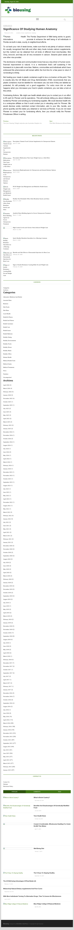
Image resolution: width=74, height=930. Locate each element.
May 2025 (6, 415)
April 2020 (6, 572)
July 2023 (6, 489)
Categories (6, 288)
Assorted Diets (7, 300)
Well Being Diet (39, 848)
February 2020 (7, 579)
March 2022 (6, 512)
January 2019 (7, 623)
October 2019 (7, 592)
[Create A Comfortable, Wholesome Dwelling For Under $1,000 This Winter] (17, 824)
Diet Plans (6, 310)
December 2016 (7, 693)
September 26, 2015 (9, 891)
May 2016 (6, 716)
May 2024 (6, 455)
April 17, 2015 (37, 829)
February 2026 (7, 391)
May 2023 (6, 495)
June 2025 (6, 412)
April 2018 (6, 653)
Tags (59, 792)
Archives (5, 290)
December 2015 (7, 733)
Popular (14, 792)
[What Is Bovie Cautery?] (11, 797)
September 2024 (7, 442)
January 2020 (7, 582)
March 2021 (6, 535)
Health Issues (7, 330)
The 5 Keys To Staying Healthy (44, 873)
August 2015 (7, 746)
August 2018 (7, 639)
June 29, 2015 (37, 810)
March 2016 (6, 723)
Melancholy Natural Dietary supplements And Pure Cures (22, 888)
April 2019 (6, 612)
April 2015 (6, 760)
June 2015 (6, 753)
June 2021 (6, 525)
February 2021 (7, 539)
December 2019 (7, 586)
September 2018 (7, 636)
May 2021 (6, 529)
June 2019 (6, 606)
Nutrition (5, 374)
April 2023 (6, 499)
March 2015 (6, 763)
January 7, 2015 (38, 851)
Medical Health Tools (9, 360)
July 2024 (6, 448)
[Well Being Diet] (17, 848)
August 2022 (7, 505)
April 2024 (6, 458)
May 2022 (6, 509)
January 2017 (7, 689)
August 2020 (7, 559)
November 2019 (7, 589)
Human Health (7, 25)
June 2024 (6, 452)
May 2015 (6, 756)
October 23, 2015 (38, 818)
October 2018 (7, 633)
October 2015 (7, 740)
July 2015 (6, 750)
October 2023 (7, 479)
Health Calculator (8, 324)
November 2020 (7, 549)
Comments (37, 792)
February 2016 (7, 726)
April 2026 (6, 385)
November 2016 (7, 696)
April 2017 (6, 679)
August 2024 (7, 445)
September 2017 (7, 673)
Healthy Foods (7, 344)
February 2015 (7, 766)
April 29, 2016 (37, 906)
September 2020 (7, 556)
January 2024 (7, 469)
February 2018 (7, 659)
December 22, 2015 (39, 800)
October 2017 (7, 669)
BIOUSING (19, 923)
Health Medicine (8, 334)
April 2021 (6, 532)
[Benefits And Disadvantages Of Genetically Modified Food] (17, 806)
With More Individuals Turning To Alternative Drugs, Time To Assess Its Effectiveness (32, 896)
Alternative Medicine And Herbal (12, 297)
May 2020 (6, 569)
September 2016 (7, 703)
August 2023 (7, 485)
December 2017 (7, 663)
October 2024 (7, 438)
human (23, 33)
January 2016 (7, 730)
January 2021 (7, 542)
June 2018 (6, 646)
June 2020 (6, 566)
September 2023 (7, 482)
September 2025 (7, 405)
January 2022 (7, 519)
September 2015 (7, 743)
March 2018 (6, 656)
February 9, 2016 (8, 33)
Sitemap (5, 784)
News (4, 370)
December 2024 (7, 432)
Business (5, 303)
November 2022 (7, 502)
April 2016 (6, 720)
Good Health (6, 313)
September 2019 (7, 596)
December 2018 (7, 626)
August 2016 (7, 706)
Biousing (6, 924)
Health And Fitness (8, 320)
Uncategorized (7, 377)
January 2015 (7, 770)
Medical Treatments (8, 367)
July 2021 (6, 522)
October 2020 (7, 552)
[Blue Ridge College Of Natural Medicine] (15, 904)
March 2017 (6, 683)
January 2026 (7, 395)
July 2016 (6, 710)
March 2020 (6, 576)
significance (28, 33)
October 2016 (7, 700)
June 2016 (6, 713)
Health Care (6, 327)
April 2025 (6, 418)
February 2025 (7, 425)
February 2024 (7, 465)
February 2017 (7, 686)
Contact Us (6, 782)
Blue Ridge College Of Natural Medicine (47, 904)
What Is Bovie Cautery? (42, 797)
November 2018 (7, 629)
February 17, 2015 (8, 884)
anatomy (18, 33)
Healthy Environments (9, 340)
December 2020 (7, 545)
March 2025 (6, 422)
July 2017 (6, 676)
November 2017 (7, 666)
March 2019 (6, 616)
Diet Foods (6, 307)
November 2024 (7, 435)
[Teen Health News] (9, 816)
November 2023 (7, 475)
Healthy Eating (7, 337)
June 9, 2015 (7, 899)
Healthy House (7, 347)
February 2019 (7, 619)
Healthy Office (7, 354)
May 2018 (6, 649)
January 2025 (7, 428)
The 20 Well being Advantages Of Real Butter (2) (19, 881)
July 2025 (6, 408)
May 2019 (6, 609)
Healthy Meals (7, 350)
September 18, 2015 (39, 876)
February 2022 (7, 515)
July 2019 (6, 602)
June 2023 (6, 492)
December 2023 (7, 472)
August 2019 (7, 599)
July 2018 (6, 643)
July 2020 (6, 562)
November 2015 (7, 736)
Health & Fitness (8, 317)
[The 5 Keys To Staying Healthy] (13, 873)
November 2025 (7, 398)
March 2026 (6, 388)
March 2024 (6, 462)
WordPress (25, 923)
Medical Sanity (7, 364)
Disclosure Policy (8, 786)
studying (34, 33)
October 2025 (7, 402)
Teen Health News (40, 816)
